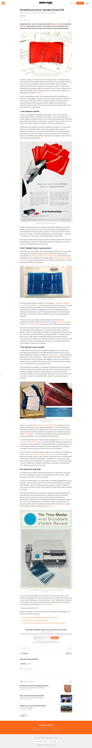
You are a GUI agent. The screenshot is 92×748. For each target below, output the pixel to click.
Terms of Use (53, 641)
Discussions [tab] (31, 681)
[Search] (71, 3)
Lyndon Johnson (25, 305)
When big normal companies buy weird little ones (32, 687)
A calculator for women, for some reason (35, 620)
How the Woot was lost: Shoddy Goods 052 (34, 686)
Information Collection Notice (45, 642)
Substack (39, 745)
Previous (25, 653)
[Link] (18, 111)
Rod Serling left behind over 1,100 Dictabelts (43, 256)
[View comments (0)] (24, 20)
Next (67, 653)
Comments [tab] (23, 663)
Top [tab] (21, 681)
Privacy (43, 737)
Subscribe (80, 3)
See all (23, 715)
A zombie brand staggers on (27, 707)
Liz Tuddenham (29, 434)
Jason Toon (22, 15)
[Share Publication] (74, 3)
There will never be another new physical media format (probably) (43, 623)
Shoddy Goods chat (46, 604)
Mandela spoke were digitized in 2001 (45, 425)
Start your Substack (42, 741)
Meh (24, 26)
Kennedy (66, 303)
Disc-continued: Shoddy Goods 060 (32, 696)
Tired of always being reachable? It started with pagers (40, 617)
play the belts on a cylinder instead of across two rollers (39, 454)
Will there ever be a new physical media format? (32, 697)
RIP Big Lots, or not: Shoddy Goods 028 (33, 706)
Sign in (87, 3)
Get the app (53, 741)
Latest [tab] (25, 681)
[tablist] (26, 663)
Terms (47, 737)
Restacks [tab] (29, 663)
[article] (46, 688)
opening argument (54, 355)
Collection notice (53, 737)
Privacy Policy (57, 642)
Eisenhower (59, 303)
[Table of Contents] (2, 374)
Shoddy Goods (56, 24)
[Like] (21, 20)
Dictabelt (39, 93)
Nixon (36, 305)
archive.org (50, 506)
